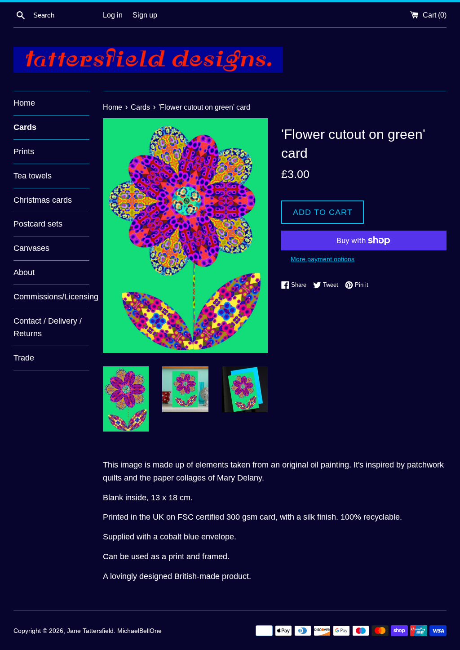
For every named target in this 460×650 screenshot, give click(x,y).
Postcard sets (37, 223)
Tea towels (32, 175)
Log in (113, 15)
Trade (23, 357)
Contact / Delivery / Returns (47, 327)
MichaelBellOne (139, 630)
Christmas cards (42, 200)
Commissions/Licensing (51, 296)
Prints (23, 151)
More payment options (322, 259)
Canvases (31, 248)
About (24, 272)
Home (24, 102)
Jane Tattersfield (90, 630)
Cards (24, 127)
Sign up (145, 15)
